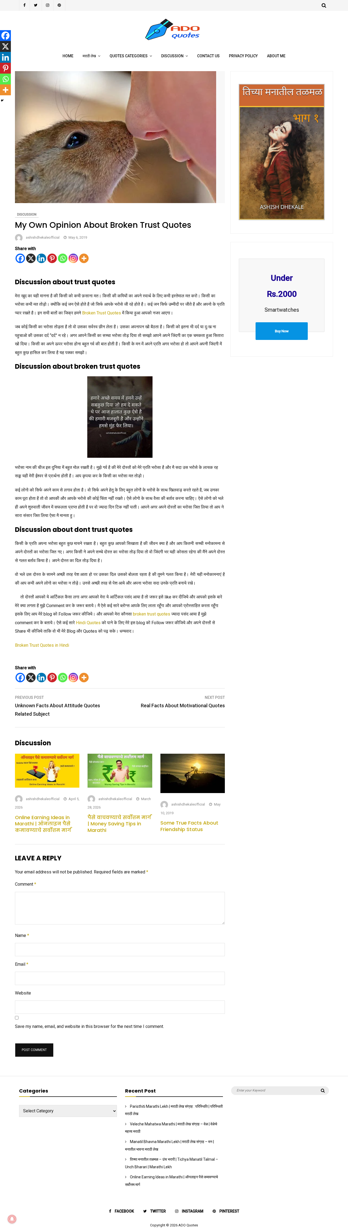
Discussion (172, 56)
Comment (25, 884)
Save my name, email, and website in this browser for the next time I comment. (89, 1026)
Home (68, 56)
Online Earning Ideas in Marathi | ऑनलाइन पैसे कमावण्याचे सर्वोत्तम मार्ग (43, 824)
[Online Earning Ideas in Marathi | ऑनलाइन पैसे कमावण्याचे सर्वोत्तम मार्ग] (47, 786)
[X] (31, 258)
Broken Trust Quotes (101, 312)
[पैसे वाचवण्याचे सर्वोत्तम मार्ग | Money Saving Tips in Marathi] (120, 786)
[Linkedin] (41, 258)
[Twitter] (36, 5)
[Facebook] (24, 5)
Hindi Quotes (88, 622)
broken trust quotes (151, 614)
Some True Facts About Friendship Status (189, 825)
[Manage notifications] (12, 1219)
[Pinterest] (59, 5)
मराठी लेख (89, 56)
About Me (276, 56)
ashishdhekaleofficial (43, 237)
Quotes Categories (129, 56)
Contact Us (208, 56)
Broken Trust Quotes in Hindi (42, 645)
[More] (84, 258)
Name (22, 935)
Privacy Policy (243, 56)
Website (23, 993)
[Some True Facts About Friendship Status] (192, 791)
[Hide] (2, 100)
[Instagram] (48, 5)
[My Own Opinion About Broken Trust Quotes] (115, 201)
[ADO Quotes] (174, 42)
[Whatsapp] (62, 258)
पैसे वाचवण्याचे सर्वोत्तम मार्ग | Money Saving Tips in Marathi (119, 824)
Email (21, 964)
